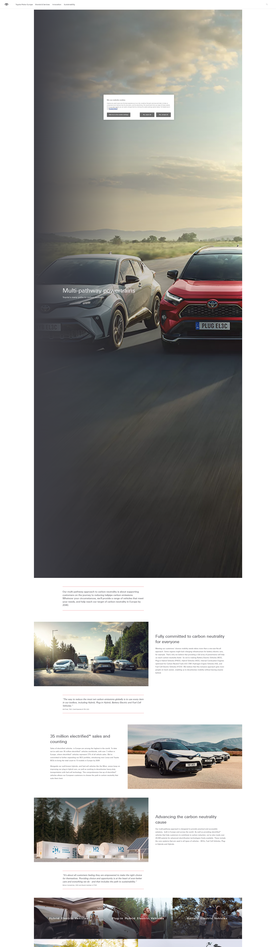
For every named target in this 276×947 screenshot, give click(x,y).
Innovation (56, 4)
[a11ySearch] (267, 4)
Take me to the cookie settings (118, 114)
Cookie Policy (113, 108)
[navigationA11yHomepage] (6, 4)
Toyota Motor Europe (24, 4)
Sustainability (69, 4)
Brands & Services (42, 4)
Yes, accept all (163, 114)
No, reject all (147, 114)
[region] (139, 107)
